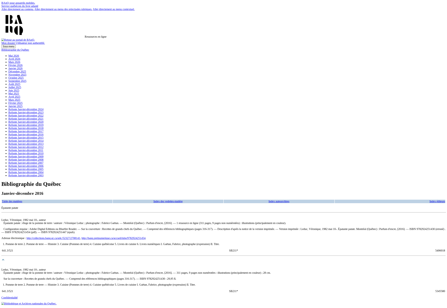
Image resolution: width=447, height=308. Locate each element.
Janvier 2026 (15, 68)
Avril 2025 (14, 96)
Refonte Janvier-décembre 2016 (25, 134)
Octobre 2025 (16, 77)
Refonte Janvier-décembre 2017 (25, 131)
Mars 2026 (14, 62)
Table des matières (12, 201)
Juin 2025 (13, 90)
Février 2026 (15, 65)
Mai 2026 (13, 55)
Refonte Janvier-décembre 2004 (25, 172)
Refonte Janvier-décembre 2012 (25, 147)
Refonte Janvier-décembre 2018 (25, 128)
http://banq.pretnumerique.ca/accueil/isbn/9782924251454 (113, 238)
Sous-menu (8, 46)
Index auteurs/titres (279, 201)
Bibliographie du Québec (15, 49)
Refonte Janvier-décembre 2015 (25, 137)
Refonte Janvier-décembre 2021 (25, 118)
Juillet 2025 (14, 87)
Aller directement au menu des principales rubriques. (63, 9)
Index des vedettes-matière (168, 201)
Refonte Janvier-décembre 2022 (25, 115)
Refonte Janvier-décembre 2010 (25, 153)
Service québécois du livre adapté (19, 6)
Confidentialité (9, 297)
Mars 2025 (14, 99)
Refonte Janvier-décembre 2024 (25, 109)
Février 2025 (15, 103)
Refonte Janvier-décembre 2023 (25, 112)
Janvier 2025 (15, 106)
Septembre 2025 (17, 80)
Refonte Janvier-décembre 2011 (25, 150)
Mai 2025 (13, 93)
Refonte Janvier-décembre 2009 (25, 156)
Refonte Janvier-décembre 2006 (25, 165)
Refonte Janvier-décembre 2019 (25, 125)
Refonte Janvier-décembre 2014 (25, 140)
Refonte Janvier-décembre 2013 (25, 143)
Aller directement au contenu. (17, 9)
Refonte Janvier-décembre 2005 (25, 169)
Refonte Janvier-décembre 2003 (25, 175)
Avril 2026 (14, 58)
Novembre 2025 (17, 74)
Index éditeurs (437, 201)
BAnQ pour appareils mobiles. (18, 2)
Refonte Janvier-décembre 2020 (25, 121)
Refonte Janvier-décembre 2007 (25, 162)
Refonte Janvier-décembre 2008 (25, 159)
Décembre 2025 (17, 71)
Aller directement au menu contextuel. (114, 9)
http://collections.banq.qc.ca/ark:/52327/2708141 (53, 238)
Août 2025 (14, 84)
